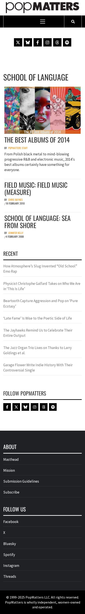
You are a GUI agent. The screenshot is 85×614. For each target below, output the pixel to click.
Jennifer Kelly (15, 233)
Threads (9, 576)
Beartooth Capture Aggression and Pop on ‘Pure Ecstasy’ (40, 303)
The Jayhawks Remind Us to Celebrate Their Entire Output (37, 333)
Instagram (11, 565)
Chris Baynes (15, 199)
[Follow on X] (18, 42)
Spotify (9, 554)
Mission (9, 470)
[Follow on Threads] (57, 42)
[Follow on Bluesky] (28, 42)
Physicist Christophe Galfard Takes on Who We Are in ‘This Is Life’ (41, 286)
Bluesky (9, 543)
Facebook (11, 521)
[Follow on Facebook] (38, 42)
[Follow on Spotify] (67, 42)
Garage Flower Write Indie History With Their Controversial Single (38, 368)
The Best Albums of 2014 (37, 139)
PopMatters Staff (18, 148)
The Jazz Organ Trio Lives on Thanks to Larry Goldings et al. (37, 350)
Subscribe (11, 492)
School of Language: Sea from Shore (37, 221)
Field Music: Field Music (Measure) (35, 188)
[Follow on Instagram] (47, 42)
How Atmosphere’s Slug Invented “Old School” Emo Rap (40, 269)
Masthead (11, 459)
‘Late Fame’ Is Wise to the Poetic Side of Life (37, 318)
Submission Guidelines (21, 481)
